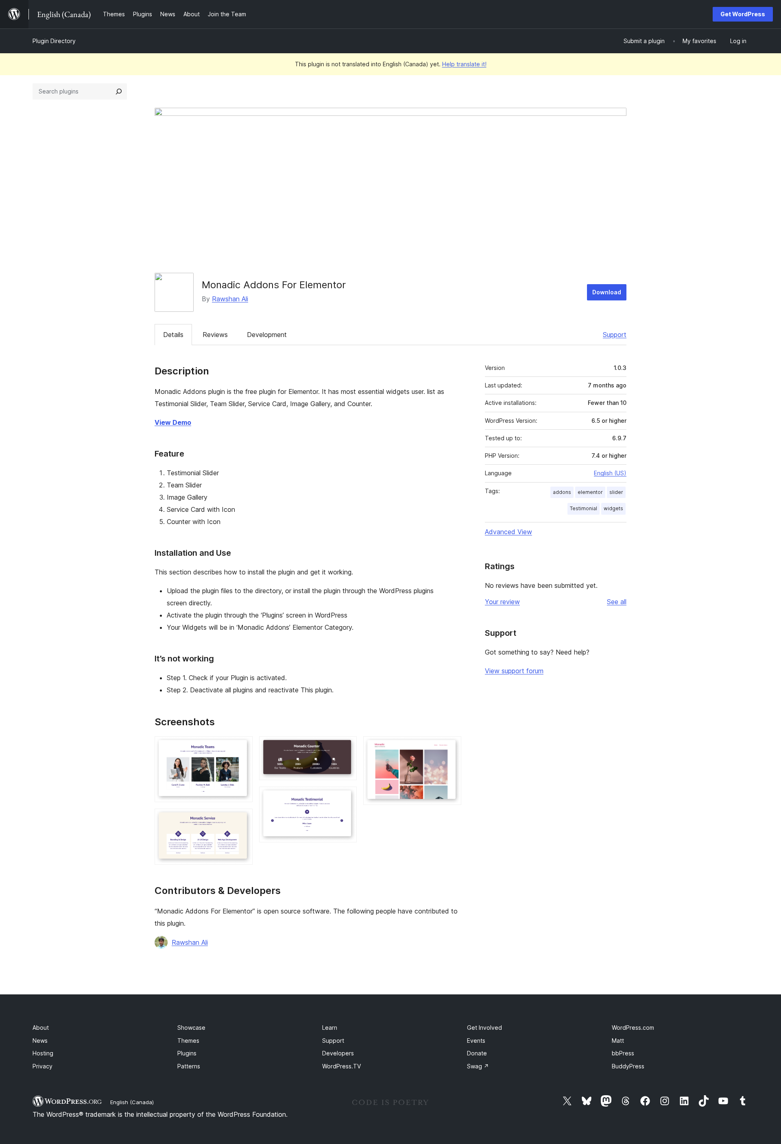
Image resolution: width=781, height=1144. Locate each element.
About (41, 1027)
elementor (590, 492)
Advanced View (508, 532)
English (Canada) (132, 1102)
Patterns (188, 1066)
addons (562, 492)
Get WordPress (742, 14)
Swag (478, 1066)
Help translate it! (464, 64)
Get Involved (484, 1027)
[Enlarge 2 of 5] (242, 820)
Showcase (191, 1027)
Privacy (42, 1066)
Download (606, 292)
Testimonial (583, 508)
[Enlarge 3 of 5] (346, 747)
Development (267, 335)
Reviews (215, 335)
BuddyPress (628, 1066)
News (40, 1040)
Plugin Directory (54, 40)
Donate (477, 1053)
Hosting (43, 1053)
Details (173, 335)
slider (616, 492)
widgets (613, 508)
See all (616, 602)
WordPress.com (633, 1027)
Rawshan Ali (230, 299)
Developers (338, 1053)
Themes (188, 1040)
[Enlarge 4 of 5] (346, 798)
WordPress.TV (341, 1066)
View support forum (514, 671)
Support (614, 335)
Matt (618, 1040)
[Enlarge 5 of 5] (450, 747)
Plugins (186, 1053)
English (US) (610, 473)
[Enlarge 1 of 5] (242, 747)
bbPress (623, 1053)
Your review (502, 602)
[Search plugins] (119, 91)
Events (476, 1040)
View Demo (173, 422)
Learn (329, 1027)
